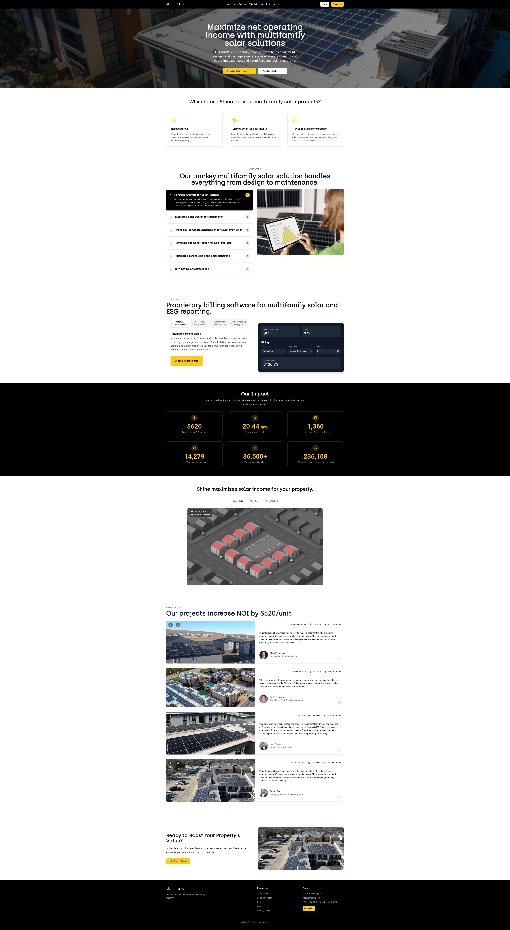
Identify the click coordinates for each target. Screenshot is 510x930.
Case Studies (240, 4)
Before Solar (238, 501)
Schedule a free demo (186, 360)
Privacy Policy (263, 910)
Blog (268, 4)
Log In (324, 4)
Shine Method (272, 501)
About (276, 4)
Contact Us (337, 4)
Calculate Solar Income (237, 71)
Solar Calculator (256, 4)
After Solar (254, 501)
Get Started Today (178, 861)
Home (228, 4)
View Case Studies (271, 71)
